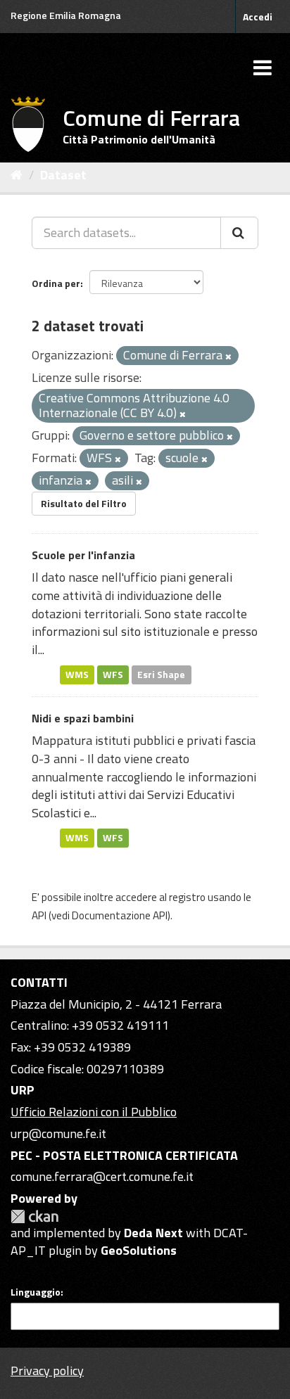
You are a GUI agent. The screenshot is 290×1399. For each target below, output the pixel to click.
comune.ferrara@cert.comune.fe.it (102, 1176)
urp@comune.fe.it (58, 1133)
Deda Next (153, 1232)
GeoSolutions (139, 1250)
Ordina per (56, 283)
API (39, 915)
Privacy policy (47, 1370)
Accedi (257, 16)
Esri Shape (161, 674)
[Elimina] (228, 356)
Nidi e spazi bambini (83, 718)
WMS (77, 674)
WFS (113, 674)
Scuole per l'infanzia (83, 555)
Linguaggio (36, 1292)
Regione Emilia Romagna (66, 15)
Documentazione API (120, 915)
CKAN (34, 1216)
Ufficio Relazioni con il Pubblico (94, 1111)
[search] (239, 233)
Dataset (63, 174)
